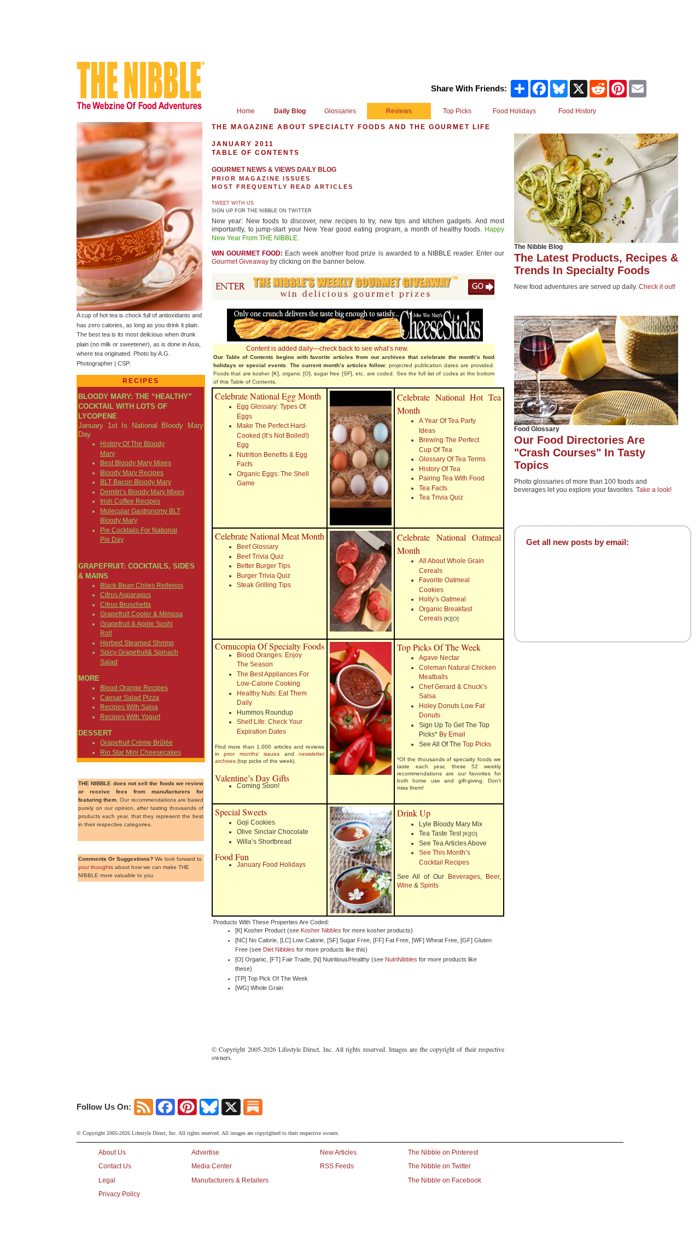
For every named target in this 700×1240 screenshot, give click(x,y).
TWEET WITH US (233, 203)
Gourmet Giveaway (240, 261)
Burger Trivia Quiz (263, 576)
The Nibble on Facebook (444, 1180)
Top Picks (457, 111)
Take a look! (654, 490)
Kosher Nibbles (321, 930)
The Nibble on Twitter (439, 1166)
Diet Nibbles (279, 949)
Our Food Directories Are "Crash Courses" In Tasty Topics (579, 452)
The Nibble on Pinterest (443, 1152)
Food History (577, 111)
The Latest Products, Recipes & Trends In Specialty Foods (596, 264)
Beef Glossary (257, 547)
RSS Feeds (337, 1166)
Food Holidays (514, 111)
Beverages (464, 876)
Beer (492, 876)
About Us (112, 1152)
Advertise (205, 1152)
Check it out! (657, 287)
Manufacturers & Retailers (230, 1180)
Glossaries (340, 111)
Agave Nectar (439, 658)
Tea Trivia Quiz (441, 497)
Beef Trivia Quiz (260, 556)
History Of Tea (439, 469)
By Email (452, 734)
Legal (106, 1180)
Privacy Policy (119, 1194)
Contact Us (114, 1166)
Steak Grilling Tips (264, 585)
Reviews (399, 111)
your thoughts (95, 867)
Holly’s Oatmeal (442, 599)
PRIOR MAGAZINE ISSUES (261, 178)
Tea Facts (433, 488)
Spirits (429, 885)
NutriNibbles (401, 959)
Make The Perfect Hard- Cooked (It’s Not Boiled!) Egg (273, 435)
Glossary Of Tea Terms (452, 459)
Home (246, 111)
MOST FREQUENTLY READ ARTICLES (282, 186)
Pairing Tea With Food (452, 478)
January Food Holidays (271, 864)
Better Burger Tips (263, 566)
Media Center (211, 1166)
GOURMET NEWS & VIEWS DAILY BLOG (274, 169)
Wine (404, 885)
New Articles (338, 1152)
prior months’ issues (251, 754)
